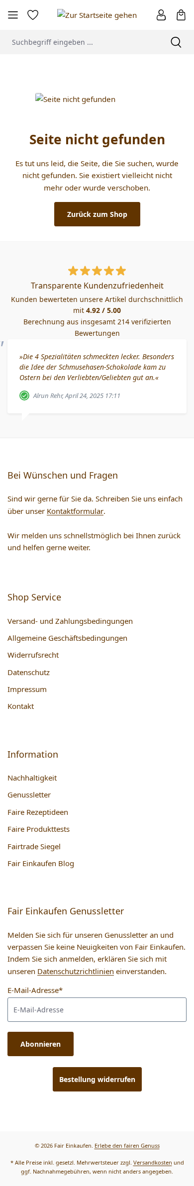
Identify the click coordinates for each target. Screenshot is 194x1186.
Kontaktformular (75, 511)
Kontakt (20, 706)
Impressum (27, 689)
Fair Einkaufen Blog (40, 863)
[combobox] (79, 42)
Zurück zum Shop (97, 214)
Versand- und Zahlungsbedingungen (70, 621)
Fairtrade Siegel (34, 846)
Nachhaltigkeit (32, 778)
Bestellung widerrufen (97, 1079)
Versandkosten (152, 1162)
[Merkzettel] (33, 15)
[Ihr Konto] (161, 15)
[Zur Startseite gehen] (97, 14)
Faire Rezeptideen (37, 812)
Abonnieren (40, 1044)
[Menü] (13, 15)
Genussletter (29, 794)
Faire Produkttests (38, 829)
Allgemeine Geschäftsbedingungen (67, 638)
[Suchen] (176, 42)
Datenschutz (28, 672)
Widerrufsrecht (33, 655)
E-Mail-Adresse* (35, 990)
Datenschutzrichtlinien (75, 971)
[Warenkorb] (181, 15)
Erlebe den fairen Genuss (127, 1145)
